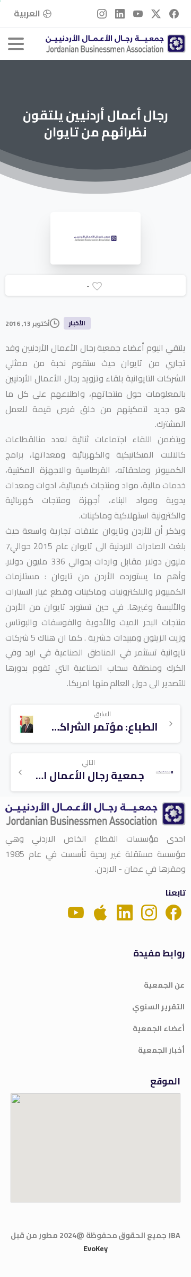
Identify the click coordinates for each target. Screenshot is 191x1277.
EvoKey (95, 1248)
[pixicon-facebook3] (173, 912)
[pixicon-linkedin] (124, 912)
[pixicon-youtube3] (76, 912)
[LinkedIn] (120, 13)
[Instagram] (102, 13)
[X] (156, 13)
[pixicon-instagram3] (149, 912)
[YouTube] (138, 13)
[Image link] (95, 814)
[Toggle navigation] (16, 44)
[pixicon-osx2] (100, 912)
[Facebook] (174, 13)
